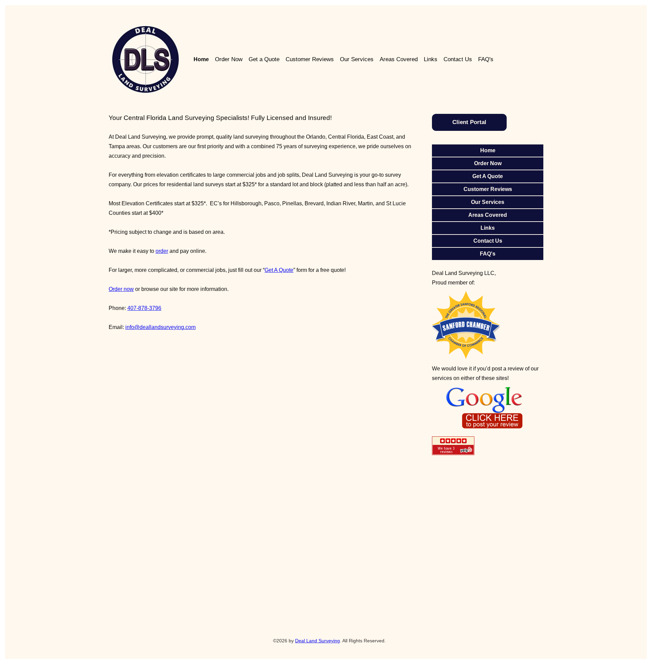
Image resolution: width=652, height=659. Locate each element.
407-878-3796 (144, 308)
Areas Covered (399, 59)
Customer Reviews (310, 59)
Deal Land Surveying (317, 640)
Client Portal (469, 122)
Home (201, 59)
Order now (121, 289)
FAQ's (485, 59)
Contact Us (457, 59)
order (162, 251)
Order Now (228, 59)
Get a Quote (264, 59)
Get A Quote (279, 270)
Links (430, 59)
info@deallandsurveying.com (160, 327)
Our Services (357, 59)
